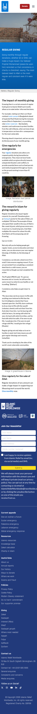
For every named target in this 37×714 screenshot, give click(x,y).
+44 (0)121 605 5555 (19, 668)
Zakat (3, 615)
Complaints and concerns (12, 675)
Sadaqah (7, 219)
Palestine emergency (10, 524)
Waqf (3, 625)
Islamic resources (8, 541)
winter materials (11, 124)
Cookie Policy (6, 593)
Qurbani (4, 647)
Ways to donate (8, 573)
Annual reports (7, 566)
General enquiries (8, 672)
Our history (6, 569)
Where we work (7, 577)
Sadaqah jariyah (8, 629)
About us (5, 562)
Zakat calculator (8, 548)
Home (3, 91)
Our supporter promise (10, 604)
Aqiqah (4, 636)
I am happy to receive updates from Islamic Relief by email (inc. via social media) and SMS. (18, 458)
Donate (25, 6)
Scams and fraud (8, 580)
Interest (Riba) (7, 622)
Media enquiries (8, 679)
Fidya (3, 640)
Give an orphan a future (11, 517)
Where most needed (9, 632)
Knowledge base (8, 544)
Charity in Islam (7, 551)
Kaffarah (4, 643)
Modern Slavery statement (12, 596)
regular (8, 153)
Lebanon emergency (9, 528)
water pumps (13, 116)
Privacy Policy (7, 589)
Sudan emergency (9, 521)
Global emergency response (13, 531)
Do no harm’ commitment (12, 600)
